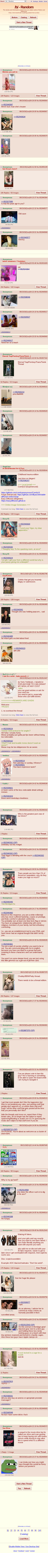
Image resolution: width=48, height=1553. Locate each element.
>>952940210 (18, 392)
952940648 (43, 519)
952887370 (43, 972)
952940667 (43, 111)
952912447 (43, 678)
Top (19, 1488)
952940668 (43, 232)
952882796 (43, 574)
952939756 (43, 1297)
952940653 (43, 643)
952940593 (43, 898)
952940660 (43, 336)
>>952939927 (24, 317)
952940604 (43, 1457)
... (2, 70)
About (15, 1550)
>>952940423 (5, 751)
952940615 (43, 387)
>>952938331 (7, 1396)
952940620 (43, 411)
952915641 (43, 869)
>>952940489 (7, 636)
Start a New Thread (24, 22)
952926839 (43, 1349)
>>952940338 (7, 1217)
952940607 (43, 1319)
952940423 (43, 755)
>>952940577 (24, 238)
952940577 (43, 208)
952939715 (43, 1070)
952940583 (43, 292)
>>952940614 (5, 1208)
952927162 (43, 358)
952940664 (43, 101)
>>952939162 (7, 741)
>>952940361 (7, 944)
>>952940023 (19, 648)
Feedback (21, 1550)
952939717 (43, 1273)
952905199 (43, 167)
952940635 (43, 940)
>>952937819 (7, 1381)
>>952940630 (24, 524)
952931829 (43, 263)
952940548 (43, 1392)
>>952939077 (24, 1302)
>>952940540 (7, 547)
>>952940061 (17, 610)
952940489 (43, 604)
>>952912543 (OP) (27, 1325)
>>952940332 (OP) (9, 843)
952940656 (43, 554)
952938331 (43, 1377)
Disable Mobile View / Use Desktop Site (24, 1546)
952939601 (43, 725)
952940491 (43, 1025)
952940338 (43, 1185)
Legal (27, 1550)
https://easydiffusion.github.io (13, 501)
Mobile (41, 1)
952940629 (43, 1038)
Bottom (15, 17)
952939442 (43, 70)
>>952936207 (23, 481)
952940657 (43, 435)
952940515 (43, 1098)
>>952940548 (5, 1387)
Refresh (33, 17)
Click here (19, 509)
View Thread (41, 96)
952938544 (43, 470)
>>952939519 (19, 761)
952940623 (43, 909)
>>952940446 (7, 902)
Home (45, 1)
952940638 (43, 783)
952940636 (43, 849)
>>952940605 (5, 1404)
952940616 (43, 1125)
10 (39, 1530)
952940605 (43, 1408)
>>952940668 (5, 228)
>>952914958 (23, 1190)
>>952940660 (5, 332)
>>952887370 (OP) (27, 1030)
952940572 (43, 1426)
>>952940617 (7, 340)
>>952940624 (7, 558)
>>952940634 (19, 117)
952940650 (43, 543)
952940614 (43, 1213)
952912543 (43, 1230)
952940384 (43, 198)
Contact (32, 1550)
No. (38, 70)
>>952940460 (7, 913)
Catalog (24, 17)
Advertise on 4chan (24, 66)
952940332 (43, 810)
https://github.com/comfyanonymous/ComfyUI (20, 493)
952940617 (43, 312)
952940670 (43, 136)
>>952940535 (5, 628)
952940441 (43, 1001)
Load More (24, 1539)
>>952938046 (24, 297)
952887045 (43, 1145)
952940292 (43, 1176)
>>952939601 (19, 765)
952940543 (43, 838)
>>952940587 (7, 105)
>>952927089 (7, 202)
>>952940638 (15, 751)
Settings (35, 1)
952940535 (43, 632)
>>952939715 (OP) (9, 1129)
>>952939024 (7, 729)
